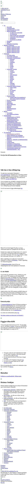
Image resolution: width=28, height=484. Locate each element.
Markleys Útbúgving (9, 45)
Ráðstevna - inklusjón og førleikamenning (17, 139)
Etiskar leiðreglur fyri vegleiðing (15, 135)
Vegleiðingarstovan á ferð (13, 29)
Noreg (11, 65)
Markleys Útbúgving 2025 (13, 46)
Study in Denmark (8, 398)
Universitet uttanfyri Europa (14, 86)
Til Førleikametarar (11, 129)
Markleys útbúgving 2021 (13, 52)
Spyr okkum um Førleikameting (14, 128)
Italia (11, 82)
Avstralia (12, 94)
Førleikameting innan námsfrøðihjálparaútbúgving (14, 122)
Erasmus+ (9, 110)
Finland (12, 60)
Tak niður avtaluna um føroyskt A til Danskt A (12, 315)
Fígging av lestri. (8, 362)
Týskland (12, 72)
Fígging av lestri (11, 96)
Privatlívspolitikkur (5, 479)
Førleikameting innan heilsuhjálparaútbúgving (13, 119)
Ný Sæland (12, 90)
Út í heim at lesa (11, 55)
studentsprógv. (18, 310)
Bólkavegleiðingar (11, 31)
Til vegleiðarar (7, 132)
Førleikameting (7, 115)
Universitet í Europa (12, 69)
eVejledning (15, 260)
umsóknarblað (12, 280)
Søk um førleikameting (12, 127)
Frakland (12, 83)
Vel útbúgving (13, 34)
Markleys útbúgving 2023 (13, 49)
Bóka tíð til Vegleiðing (12, 44)
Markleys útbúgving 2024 (13, 48)
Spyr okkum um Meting (13, 114)
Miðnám (9, 107)
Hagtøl (8, 42)
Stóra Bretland (13, 75)
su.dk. (12, 326)
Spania (11, 76)
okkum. (11, 366)
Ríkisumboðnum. (10, 279)
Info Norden (7, 395)
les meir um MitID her (11, 179)
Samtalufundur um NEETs (13, 117)
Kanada (12, 91)
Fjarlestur (9, 101)
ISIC (5, 401)
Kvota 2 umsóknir (11, 100)
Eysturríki (12, 84)
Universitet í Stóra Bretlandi (17, 37)
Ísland (11, 63)
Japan (11, 93)
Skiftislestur (13, 38)
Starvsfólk (9, 27)
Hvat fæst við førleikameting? (14, 125)
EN (1, 11)
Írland (11, 80)
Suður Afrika (13, 87)
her (21, 188)
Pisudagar (9, 41)
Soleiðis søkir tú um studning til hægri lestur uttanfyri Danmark (17, 98)
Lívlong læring (10, 142)
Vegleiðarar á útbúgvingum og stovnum (16, 146)
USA (11, 89)
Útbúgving (6, 53)
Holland (12, 79)
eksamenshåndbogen (7, 304)
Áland (11, 67)
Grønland (12, 62)
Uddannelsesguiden (7, 264)
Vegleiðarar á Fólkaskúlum (13, 143)
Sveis (11, 73)
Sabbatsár (9, 105)
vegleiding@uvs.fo (5, 10)
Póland (11, 77)
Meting (5, 111)
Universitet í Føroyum (12, 56)
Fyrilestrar (9, 141)
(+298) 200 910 (4, 8)
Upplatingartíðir (11, 28)
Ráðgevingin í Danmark (10, 389)
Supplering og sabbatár (15, 39)
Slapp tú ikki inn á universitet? (17, 35)
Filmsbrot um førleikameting (14, 124)
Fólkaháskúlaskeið (11, 108)
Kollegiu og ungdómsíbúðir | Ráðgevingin (11, 376)
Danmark (12, 59)
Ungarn (12, 70)
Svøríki (12, 66)
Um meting (9, 113)
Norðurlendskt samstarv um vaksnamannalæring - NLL (13, 148)
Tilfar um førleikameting (16, 131)
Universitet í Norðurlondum (13, 58)
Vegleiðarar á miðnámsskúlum (14, 145)
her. (18, 254)
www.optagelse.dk (5, 174)
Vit (4, 25)
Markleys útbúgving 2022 (13, 51)
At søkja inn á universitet (16, 32)
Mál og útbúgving (11, 104)
